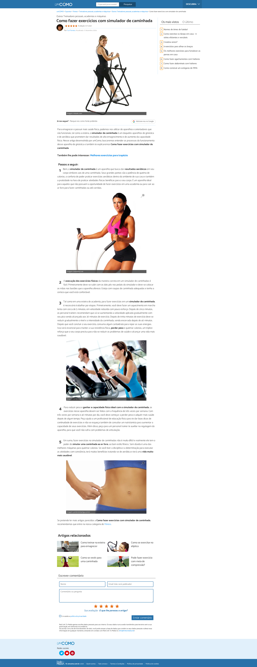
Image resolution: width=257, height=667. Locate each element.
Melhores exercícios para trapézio (109, 155)
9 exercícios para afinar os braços (178, 46)
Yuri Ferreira (71, 30)
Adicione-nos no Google (145, 121)
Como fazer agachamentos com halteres (182, 59)
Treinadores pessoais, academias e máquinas (94, 11)
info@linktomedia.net (126, 630)
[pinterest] (72, 653)
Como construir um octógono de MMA (180, 68)
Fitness (75, 11)
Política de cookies (152, 664)
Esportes (68, 11)
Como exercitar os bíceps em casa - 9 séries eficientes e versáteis (180, 35)
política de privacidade (78, 616)
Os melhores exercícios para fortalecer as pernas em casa (182, 52)
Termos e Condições (117, 664)
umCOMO (60, 11)
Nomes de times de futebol (176, 29)
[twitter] (61, 653)
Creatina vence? (170, 42)
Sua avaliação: (91, 610)
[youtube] (67, 653)
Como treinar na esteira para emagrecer (93, 544)
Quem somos (91, 664)
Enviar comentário (142, 618)
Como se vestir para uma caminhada (91, 559)
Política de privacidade (135, 664)
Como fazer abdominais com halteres (180, 63)
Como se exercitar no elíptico (142, 544)
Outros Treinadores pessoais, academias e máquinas (130, 11)
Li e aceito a (74, 616)
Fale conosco (102, 664)
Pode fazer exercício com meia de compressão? (141, 561)
